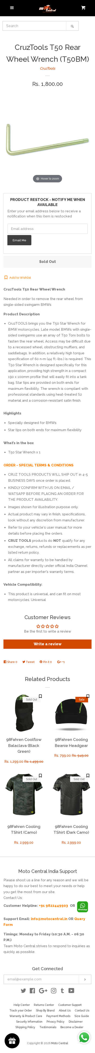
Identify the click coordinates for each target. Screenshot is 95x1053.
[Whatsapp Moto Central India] (82, 906)
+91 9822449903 (53, 906)
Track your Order (20, 1010)
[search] (34, 26)
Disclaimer (76, 1021)
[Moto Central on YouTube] (71, 992)
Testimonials (47, 1027)
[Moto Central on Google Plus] (43, 992)
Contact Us (82, 1010)
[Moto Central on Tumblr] (62, 992)
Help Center (22, 1005)
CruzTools (47, 68)
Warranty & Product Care (25, 1016)
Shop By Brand (45, 1010)
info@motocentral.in (49, 919)
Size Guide (81, 1016)
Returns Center (44, 1005)
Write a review (48, 644)
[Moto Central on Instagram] (53, 992)
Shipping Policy (25, 1027)
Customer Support (70, 1005)
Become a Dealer (71, 1027)
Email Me (19, 240)
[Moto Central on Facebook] (32, 992)
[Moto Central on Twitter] (23, 992)
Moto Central (59, 1043)
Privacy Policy (56, 1021)
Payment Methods (58, 1016)
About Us (65, 1010)
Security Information (29, 1021)
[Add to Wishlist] (40, 696)
